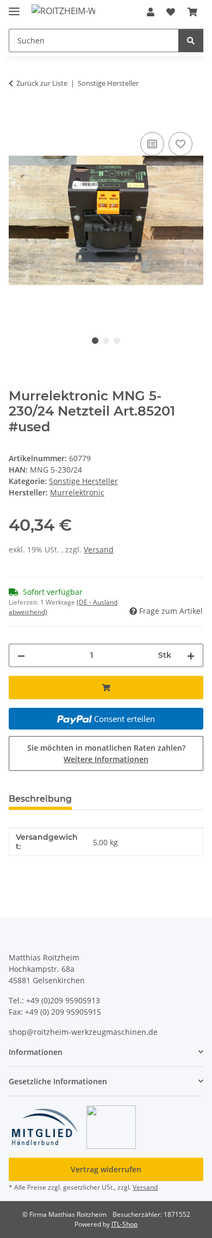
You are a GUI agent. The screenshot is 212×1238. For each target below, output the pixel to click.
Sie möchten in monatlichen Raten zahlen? (106, 753)
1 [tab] (95, 340)
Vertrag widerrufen (106, 1169)
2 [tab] (106, 340)
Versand (99, 549)
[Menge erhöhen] (191, 655)
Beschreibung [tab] (40, 799)
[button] (150, 12)
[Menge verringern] (21, 655)
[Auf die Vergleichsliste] (152, 144)
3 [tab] (117, 340)
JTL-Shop (124, 1224)
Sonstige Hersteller (83, 481)
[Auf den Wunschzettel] (180, 144)
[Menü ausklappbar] (14, 7)
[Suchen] (190, 40)
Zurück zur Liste (41, 83)
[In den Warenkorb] (17, 117)
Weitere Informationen (106, 759)
